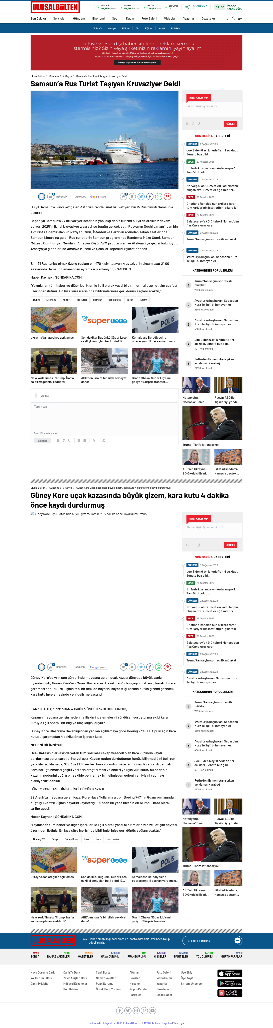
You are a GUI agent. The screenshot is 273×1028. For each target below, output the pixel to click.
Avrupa (112, 28)
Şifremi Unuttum (191, 983)
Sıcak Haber (164, 994)
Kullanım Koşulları (161, 1023)
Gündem (79, 18)
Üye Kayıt (187, 978)
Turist (130, 299)
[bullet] (84, 440)
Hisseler (160, 955)
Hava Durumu (110, 955)
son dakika (115, 299)
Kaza (87, 839)
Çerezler (137, 1023)
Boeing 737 (39, 839)
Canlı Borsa (103, 972)
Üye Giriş (186, 972)
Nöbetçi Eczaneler (75, 983)
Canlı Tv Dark (71, 972)
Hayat (161, 28)
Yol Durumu (204, 955)
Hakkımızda (94, 1023)
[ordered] (79, 440)
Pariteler (181, 955)
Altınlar (134, 972)
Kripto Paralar (231, 955)
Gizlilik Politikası (122, 1023)
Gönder (42, 440)
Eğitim (148, 28)
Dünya (36, 299)
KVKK (146, 1023)
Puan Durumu (137, 955)
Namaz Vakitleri (58, 955)
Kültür (66, 299)
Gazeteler (208, 18)
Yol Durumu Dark (41, 978)
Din (137, 28)
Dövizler (135, 978)
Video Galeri (164, 978)
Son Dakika (38, 18)
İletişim (107, 1023)
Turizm (143, 299)
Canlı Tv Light (39, 983)
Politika (175, 28)
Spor (115, 18)
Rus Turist (81, 299)
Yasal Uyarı (179, 1023)
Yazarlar (188, 18)
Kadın (130, 18)
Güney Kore (71, 839)
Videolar (170, 18)
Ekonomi (98, 18)
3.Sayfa (97, 28)
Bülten (126, 28)
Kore (98, 839)
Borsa (35, 955)
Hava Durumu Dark (43, 972)
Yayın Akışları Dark (75, 978)
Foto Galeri (149, 18)
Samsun (97, 299)
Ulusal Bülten (38, 76)
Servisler (59, 18)
